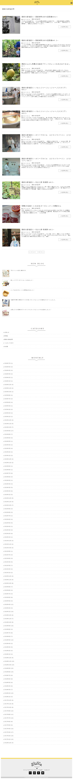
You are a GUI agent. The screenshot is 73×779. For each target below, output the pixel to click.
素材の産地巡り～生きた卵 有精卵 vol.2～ (38, 182)
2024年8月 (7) (8, 434)
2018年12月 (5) (8, 657)
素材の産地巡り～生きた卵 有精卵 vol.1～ (38, 229)
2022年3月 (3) (8, 530)
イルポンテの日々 (9, 343)
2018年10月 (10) (9, 664)
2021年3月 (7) (8, 565)
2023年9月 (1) (8, 466)
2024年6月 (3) (8, 437)
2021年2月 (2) (8, 569)
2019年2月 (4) (8, 650)
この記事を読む (64, 26)
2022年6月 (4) (8, 519)
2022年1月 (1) (8, 537)
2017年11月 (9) (8, 703)
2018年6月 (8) (8, 679)
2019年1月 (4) (8, 654)
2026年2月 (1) (8, 377)
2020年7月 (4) (8, 593)
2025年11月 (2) (8, 388)
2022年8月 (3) (8, 512)
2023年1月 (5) (8, 494)
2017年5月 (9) (8, 725)
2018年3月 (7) (8, 689)
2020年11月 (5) (8, 579)
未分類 (6, 346)
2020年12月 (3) (8, 576)
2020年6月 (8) (8, 597)
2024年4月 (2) (8, 445)
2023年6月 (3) (8, 476)
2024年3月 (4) (8, 448)
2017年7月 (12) (8, 718)
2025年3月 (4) (8, 409)
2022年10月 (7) (8, 505)
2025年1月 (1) (8, 416)
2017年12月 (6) (8, 700)
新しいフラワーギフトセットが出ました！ (22, 280)
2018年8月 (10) (8, 671)
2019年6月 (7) (8, 636)
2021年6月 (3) (8, 558)
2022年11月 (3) (8, 501)
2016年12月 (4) (8, 742)
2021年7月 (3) (8, 554)
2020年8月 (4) (8, 590)
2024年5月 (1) (8, 441)
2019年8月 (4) (8, 629)
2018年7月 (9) (8, 675)
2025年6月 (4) (8, 402)
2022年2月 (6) (8, 533)
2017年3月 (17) (8, 732)
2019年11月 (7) (8, 618)
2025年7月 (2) (8, 398)
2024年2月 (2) (8, 452)
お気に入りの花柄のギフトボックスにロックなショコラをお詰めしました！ (31, 309)
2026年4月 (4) (8, 370)
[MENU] (71, 3)
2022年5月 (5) (8, 523)
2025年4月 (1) (8, 406)
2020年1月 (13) (8, 611)
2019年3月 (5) (8, 647)
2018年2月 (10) (8, 693)
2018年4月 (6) (8, 686)
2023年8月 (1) (8, 469)
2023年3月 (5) (8, 487)
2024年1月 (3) (8, 455)
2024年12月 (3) (8, 420)
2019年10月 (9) (8, 622)
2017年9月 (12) (8, 711)
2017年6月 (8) (8, 721)
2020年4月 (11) (8, 604)
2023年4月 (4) (8, 484)
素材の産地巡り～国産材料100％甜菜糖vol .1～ (40, 40)
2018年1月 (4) (8, 696)
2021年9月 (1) (8, 551)
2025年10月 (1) (8, 391)
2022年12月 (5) (8, 498)
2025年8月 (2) (8, 395)
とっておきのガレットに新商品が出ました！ (23, 290)
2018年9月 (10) (8, 668)
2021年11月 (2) (8, 544)
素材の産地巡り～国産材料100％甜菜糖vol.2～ (40, 17)
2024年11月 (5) (8, 423)
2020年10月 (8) (8, 583)
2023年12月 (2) (8, 459)
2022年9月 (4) (8, 508)
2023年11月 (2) (8, 462)
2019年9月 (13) (8, 625)
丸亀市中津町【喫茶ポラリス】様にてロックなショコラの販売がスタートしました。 (33, 299)
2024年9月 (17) (8, 430)
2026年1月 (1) (8, 381)
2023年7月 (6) (8, 473)
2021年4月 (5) (8, 562)
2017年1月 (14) (8, 739)
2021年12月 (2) (8, 540)
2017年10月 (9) (8, 707)
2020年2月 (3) (8, 608)
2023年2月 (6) (8, 491)
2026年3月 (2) (8, 374)
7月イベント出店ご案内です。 (19, 270)
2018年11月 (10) (9, 661)
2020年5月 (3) (8, 601)
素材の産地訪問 (36, 19)
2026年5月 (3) (8, 366)
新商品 (6, 336)
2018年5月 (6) (8, 682)
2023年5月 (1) (8, 480)
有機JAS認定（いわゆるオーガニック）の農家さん (41, 206)
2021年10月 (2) (8, 547)
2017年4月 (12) (8, 728)
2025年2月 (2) (8, 413)
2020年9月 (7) (8, 586)
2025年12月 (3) (8, 384)
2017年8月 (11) (8, 714)
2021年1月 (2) (8, 572)
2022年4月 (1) (8, 526)
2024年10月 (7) (8, 427)
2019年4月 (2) (8, 643)
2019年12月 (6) (8, 615)
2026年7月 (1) (8, 363)
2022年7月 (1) (8, 515)
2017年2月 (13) (8, 735)
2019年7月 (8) (8, 633)
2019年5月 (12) (8, 640)
